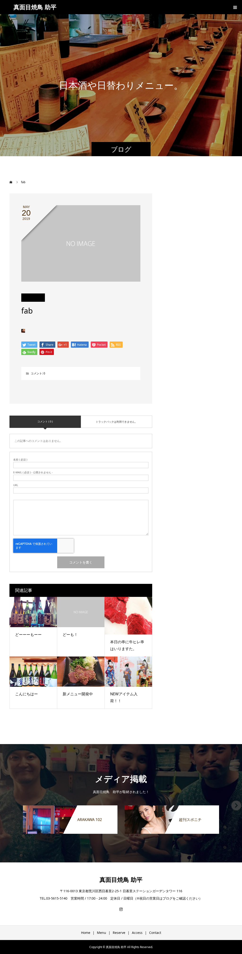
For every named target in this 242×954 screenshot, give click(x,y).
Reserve (119, 932)
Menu (101, 932)
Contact (155, 932)
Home (85, 932)
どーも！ (70, 634)
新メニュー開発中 (78, 694)
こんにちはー (26, 694)
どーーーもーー (28, 634)
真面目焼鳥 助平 (34, 7)
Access (137, 932)
